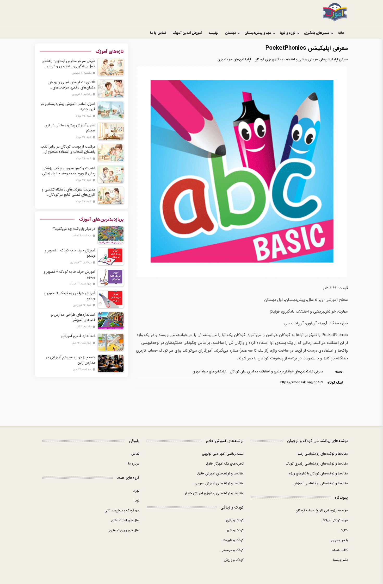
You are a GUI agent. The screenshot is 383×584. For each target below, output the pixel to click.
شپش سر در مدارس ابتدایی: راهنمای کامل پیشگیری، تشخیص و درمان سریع (68, 63)
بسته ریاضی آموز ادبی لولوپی (223, 453)
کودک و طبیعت (233, 540)
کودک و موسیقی (232, 550)
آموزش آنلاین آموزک (187, 33)
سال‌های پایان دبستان (124, 530)
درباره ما (133, 463)
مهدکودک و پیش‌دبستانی (121, 510)
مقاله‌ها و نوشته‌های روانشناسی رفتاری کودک (317, 463)
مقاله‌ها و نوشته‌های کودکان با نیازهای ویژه (318, 473)
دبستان (230, 33)
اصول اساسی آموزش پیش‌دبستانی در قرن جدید (68, 106)
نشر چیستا (340, 560)
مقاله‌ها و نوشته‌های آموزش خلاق (220, 473)
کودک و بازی (235, 520)
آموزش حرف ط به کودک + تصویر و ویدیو (69, 274)
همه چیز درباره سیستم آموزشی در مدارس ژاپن (70, 360)
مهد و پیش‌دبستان (257, 33)
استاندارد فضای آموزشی (78, 336)
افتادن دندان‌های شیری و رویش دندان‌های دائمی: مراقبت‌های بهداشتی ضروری (71, 85)
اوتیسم (213, 33)
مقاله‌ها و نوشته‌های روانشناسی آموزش (321, 483)
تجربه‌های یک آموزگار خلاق (225, 463)
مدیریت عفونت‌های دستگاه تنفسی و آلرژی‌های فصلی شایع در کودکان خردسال (68, 192)
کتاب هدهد (340, 550)
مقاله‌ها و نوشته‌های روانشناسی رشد (323, 453)
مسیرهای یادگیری (316, 33)
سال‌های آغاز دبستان (125, 520)
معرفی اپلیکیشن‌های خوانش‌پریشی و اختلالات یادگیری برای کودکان (301, 59)
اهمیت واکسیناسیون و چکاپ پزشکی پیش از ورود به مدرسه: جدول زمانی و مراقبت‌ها (68, 171)
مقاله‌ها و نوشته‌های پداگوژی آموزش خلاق (214, 493)
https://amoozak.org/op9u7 (301, 382)
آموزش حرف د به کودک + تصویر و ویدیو (70, 253)
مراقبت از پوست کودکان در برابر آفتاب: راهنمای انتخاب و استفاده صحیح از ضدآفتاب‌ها (67, 149)
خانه (341, 33)
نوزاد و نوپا (287, 33)
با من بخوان (339, 540)
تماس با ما (158, 33)
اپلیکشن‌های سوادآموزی (234, 59)
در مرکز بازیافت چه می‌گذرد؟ (74, 228)
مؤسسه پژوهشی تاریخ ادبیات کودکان (322, 510)
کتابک (344, 530)
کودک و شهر (235, 530)
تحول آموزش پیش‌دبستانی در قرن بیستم (70, 128)
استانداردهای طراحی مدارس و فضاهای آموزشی (73, 317)
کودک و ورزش (234, 560)
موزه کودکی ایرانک (335, 520)
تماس (135, 453)
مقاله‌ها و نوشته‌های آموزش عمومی (219, 483)
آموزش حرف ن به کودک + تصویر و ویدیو (69, 295)
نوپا (137, 500)
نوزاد (136, 490)
